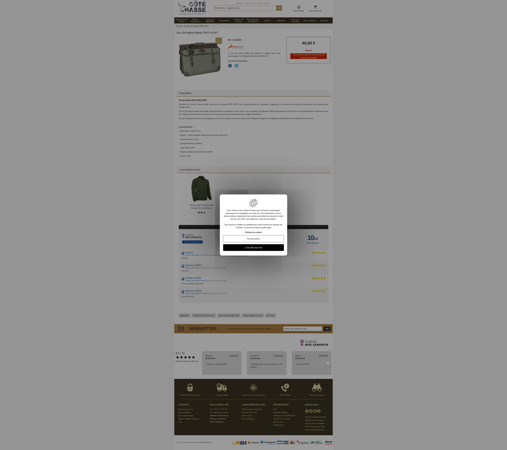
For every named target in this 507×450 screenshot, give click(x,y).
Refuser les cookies (253, 232)
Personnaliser (253, 239)
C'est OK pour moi (253, 247)
